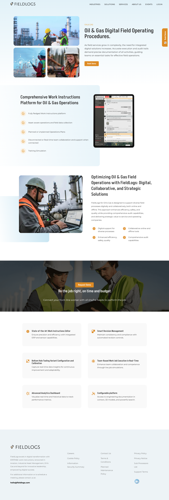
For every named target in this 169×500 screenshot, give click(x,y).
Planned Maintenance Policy (107, 470)
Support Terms (141, 472)
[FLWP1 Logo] (21, 4)
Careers (70, 453)
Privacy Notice (140, 458)
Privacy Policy (140, 453)
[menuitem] (94, 4)
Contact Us (106, 453)
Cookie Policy (73, 458)
